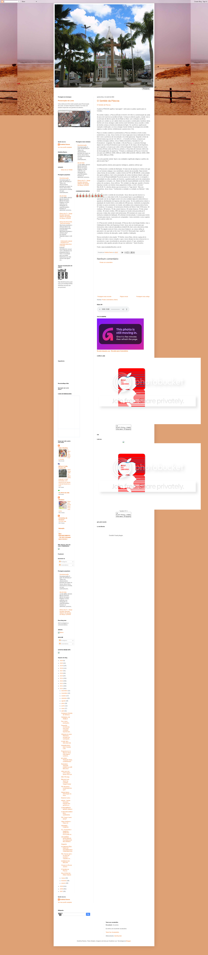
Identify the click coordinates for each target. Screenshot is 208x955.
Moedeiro (61, 500)
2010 (61, 688)
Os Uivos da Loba (63, 492)
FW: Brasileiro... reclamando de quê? (66, 788)
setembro (64, 698)
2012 (61, 683)
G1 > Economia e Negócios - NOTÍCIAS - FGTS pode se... (66, 832)
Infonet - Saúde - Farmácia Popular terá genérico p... (66, 803)
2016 (61, 673)
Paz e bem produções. (65, 722)
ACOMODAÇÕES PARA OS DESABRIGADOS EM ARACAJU (66, 849)
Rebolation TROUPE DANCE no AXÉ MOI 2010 (66, 766)
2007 (61, 891)
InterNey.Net (118, 936)
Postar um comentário (106, 262)
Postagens (63, 561)
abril (62, 711)
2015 (61, 676)
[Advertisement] (123, 279)
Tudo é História (63, 448)
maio (63, 708)
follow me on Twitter (67, 170)
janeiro (63, 883)
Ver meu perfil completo (65, 147)
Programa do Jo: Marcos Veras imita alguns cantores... (66, 753)
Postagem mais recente (104, 296)
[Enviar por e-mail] (125, 252)
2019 (61, 665)
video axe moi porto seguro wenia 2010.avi (66, 773)
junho (63, 706)
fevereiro (64, 880)
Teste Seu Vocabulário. (112, 932)
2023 (61, 660)
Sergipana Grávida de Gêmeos (66, 714)
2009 (61, 886)
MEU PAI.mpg (65, 777)
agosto (63, 701)
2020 (61, 663)
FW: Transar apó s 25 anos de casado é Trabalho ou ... (66, 856)
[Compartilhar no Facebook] (132, 252)
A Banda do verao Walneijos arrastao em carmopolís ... (66, 736)
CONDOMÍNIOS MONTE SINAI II (66, 808)
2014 (61, 678)
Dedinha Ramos (65, 144)
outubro (63, 696)
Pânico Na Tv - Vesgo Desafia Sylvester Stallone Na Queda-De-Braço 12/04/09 (66, 216)
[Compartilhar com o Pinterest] (134, 252)
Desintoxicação (64, 178)
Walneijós (61, 528)
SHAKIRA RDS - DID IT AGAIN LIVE (66, 747)
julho (63, 703)
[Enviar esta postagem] (122, 252)
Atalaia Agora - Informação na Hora (66, 794)
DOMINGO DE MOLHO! (65, 861)
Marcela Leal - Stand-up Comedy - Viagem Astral (66, 782)
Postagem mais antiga (143, 296)
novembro (64, 693)
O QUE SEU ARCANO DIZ (66, 742)
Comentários (64, 565)
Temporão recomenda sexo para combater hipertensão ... (66, 729)
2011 (61, 686)
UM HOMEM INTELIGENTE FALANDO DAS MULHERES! (66, 839)
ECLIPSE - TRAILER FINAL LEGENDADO (66, 760)
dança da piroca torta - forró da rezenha (66, 222)
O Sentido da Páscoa (108, 100)
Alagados (64, 844)
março (63, 878)
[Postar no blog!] (128, 252)
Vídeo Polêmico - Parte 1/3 (66, 822)
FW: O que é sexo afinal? (66, 818)
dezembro (64, 690)
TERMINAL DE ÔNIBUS (65, 718)
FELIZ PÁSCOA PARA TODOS (66, 874)
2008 (61, 889)
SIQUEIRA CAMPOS (64, 826)
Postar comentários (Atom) (110, 299)
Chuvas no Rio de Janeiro (66, 865)
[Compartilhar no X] (130, 252)
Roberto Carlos (65, 798)
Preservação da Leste (66, 100)
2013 (61, 681)
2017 (61, 671)
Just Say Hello (62, 521)
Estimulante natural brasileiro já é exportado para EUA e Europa (66, 243)
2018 (61, 668)
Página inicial (124, 296)
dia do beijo (63, 196)
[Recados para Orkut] (120, 349)
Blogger (128, 941)
